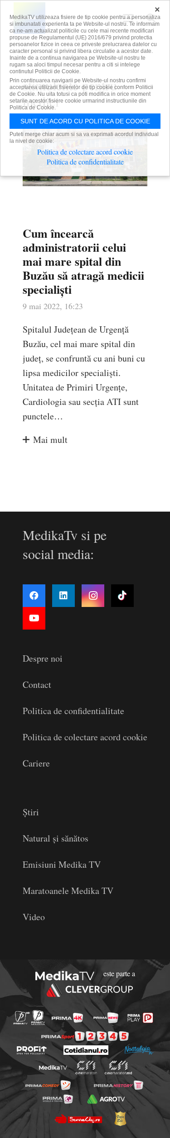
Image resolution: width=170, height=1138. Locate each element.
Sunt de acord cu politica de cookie (85, 121)
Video (34, 917)
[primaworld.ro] (58, 1099)
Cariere (36, 763)
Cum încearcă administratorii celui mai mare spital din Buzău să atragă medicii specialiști (83, 261)
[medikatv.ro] (53, 1068)
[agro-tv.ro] (106, 1099)
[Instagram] (93, 595)
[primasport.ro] (85, 1036)
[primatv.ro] (21, 1017)
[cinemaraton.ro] (86, 1067)
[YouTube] (34, 618)
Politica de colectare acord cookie (85, 737)
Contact (37, 684)
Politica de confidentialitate (73, 711)
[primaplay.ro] (140, 1017)
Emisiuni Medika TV (62, 864)
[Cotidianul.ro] (85, 1050)
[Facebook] (34, 595)
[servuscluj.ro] (78, 1118)
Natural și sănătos (55, 838)
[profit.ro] (32, 1050)
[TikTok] (122, 595)
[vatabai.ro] (120, 1118)
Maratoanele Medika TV (68, 890)
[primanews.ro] (105, 1017)
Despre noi (43, 658)
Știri (31, 812)
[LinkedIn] (63, 595)
